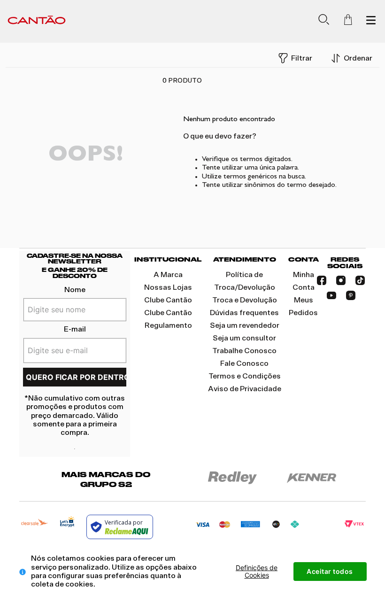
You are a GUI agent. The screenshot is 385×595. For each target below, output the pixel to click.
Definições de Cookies (256, 571)
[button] (324, 21)
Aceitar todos (330, 571)
